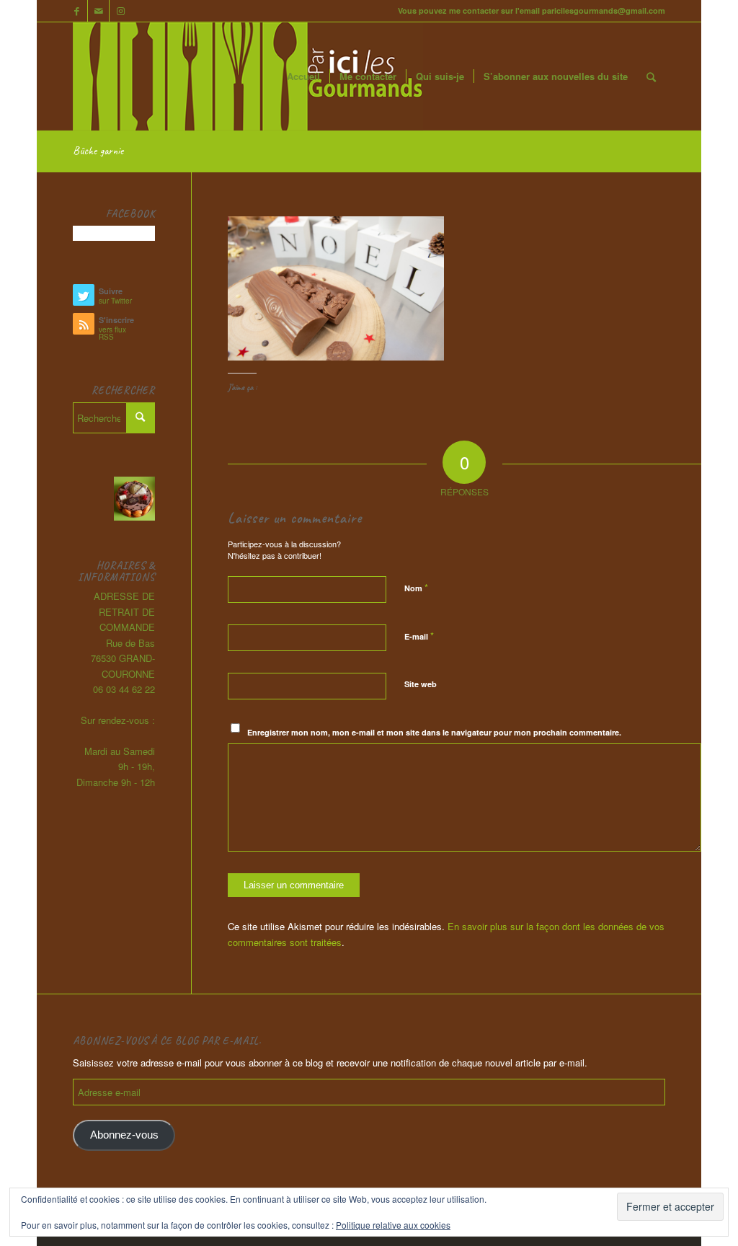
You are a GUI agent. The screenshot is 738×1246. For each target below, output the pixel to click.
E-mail (419, 635)
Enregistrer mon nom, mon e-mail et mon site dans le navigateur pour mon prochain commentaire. (434, 732)
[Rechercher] (651, 76)
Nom (416, 587)
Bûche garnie (98, 150)
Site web (420, 684)
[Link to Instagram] (120, 11)
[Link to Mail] (98, 11)
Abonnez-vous (124, 1135)
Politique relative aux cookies (393, 1225)
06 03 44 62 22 (124, 689)
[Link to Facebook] (76, 11)
